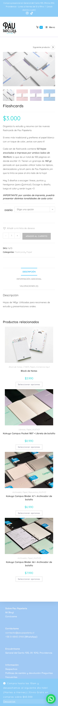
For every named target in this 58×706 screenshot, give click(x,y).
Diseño (9, 210)
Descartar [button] (9, 701)
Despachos (11, 669)
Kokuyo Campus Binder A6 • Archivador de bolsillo (29, 564)
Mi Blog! (9, 612)
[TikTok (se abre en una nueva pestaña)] (31, 13)
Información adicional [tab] (29, 279)
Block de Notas (15, 367)
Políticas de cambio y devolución (23, 673)
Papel (29, 252)
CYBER (26, 367)
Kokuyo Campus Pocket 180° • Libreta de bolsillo (29, 433)
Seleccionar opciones (29, 384)
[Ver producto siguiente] (53, 47)
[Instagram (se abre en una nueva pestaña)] (27, 13)
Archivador (17, 492)
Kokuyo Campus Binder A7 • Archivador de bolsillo (29, 498)
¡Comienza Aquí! (42, 367)
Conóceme (11, 616)
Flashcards (20, 252)
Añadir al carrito (36, 236)
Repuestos (33, 492)
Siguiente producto (41, 47)
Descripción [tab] (29, 271)
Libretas (22, 429)
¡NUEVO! (35, 429)
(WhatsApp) (30, 636)
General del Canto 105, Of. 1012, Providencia (28, 652)
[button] (50, 56)
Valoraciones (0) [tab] (29, 286)
